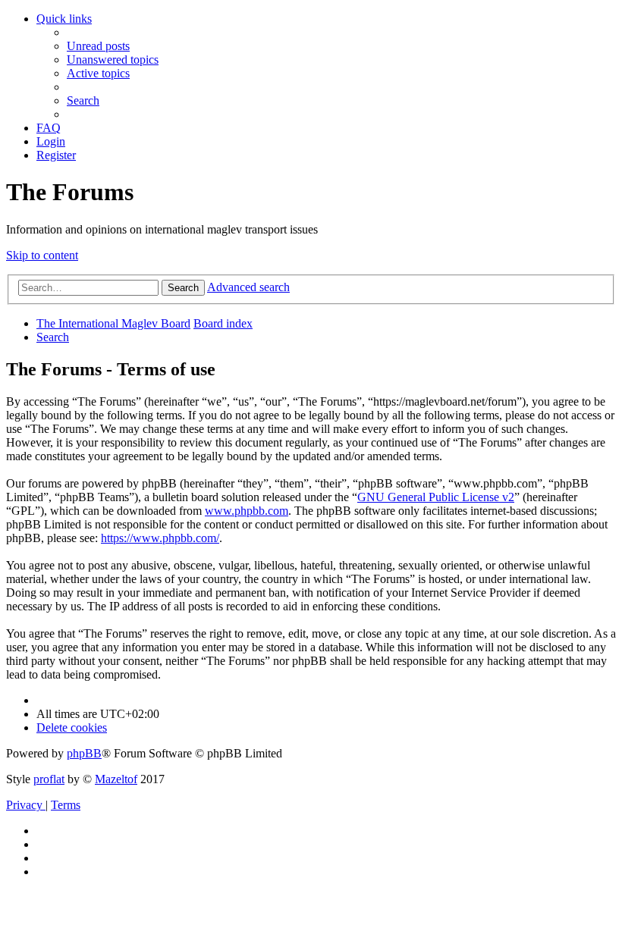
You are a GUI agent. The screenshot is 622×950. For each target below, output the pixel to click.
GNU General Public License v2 (435, 497)
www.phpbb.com (246, 510)
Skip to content (42, 255)
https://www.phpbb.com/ (160, 537)
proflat (48, 779)
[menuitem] (98, 45)
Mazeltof (116, 779)
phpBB (84, 753)
